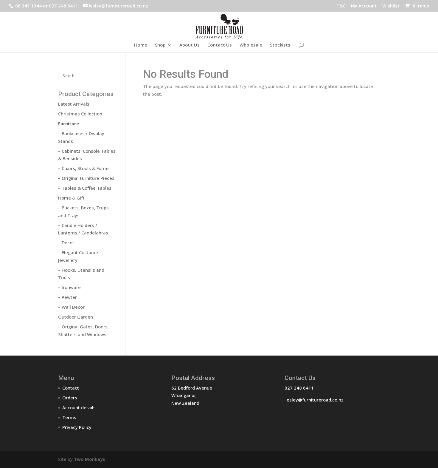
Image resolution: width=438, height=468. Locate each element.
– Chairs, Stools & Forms (84, 168)
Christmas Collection (80, 114)
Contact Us (219, 45)
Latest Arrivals (73, 104)
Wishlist (391, 6)
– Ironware (69, 287)
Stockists (280, 45)
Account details (79, 407)
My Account (364, 6)
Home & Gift (71, 198)
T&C (340, 6)
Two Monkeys (89, 459)
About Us (189, 45)
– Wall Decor (71, 307)
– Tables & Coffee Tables (84, 188)
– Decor (66, 242)
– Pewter (67, 297)
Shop (160, 45)
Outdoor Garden (75, 317)
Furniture (68, 123)
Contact (70, 388)
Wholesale (251, 45)
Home (140, 45)
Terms (69, 417)
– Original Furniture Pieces (86, 178)
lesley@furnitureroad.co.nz (314, 400)
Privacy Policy (76, 427)
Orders (69, 398)
